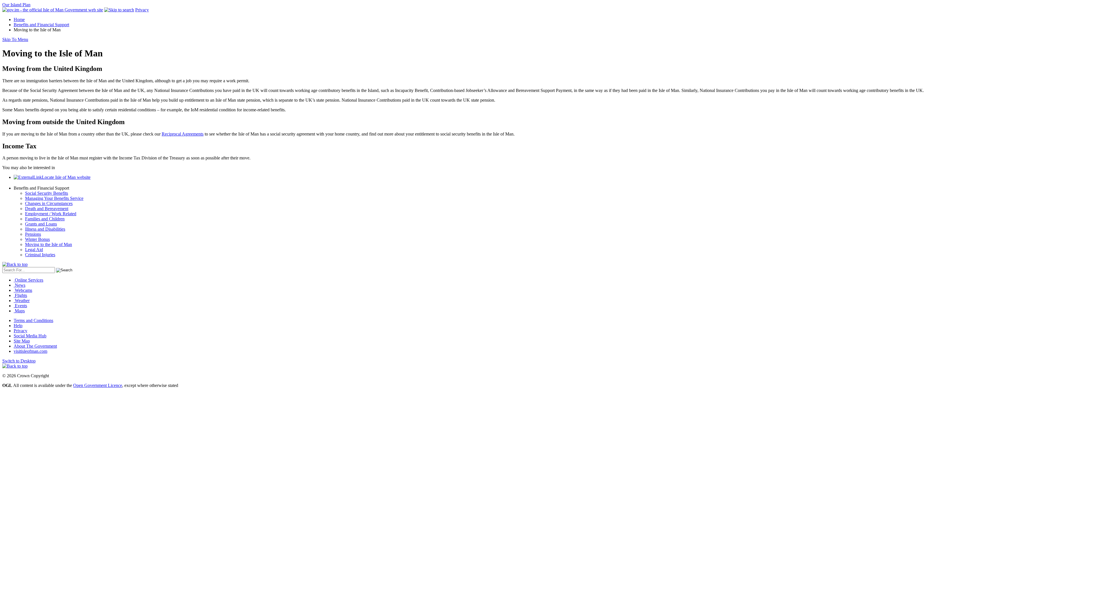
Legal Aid (34, 249)
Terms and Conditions (33, 320)
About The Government (35, 346)
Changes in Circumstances (49, 203)
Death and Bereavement (46, 208)
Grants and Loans (41, 224)
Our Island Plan (16, 4)
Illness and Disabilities (45, 229)
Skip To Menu (15, 39)
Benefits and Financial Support (41, 24)
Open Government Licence (97, 385)
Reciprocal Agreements (183, 134)
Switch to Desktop (19, 360)
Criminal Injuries (40, 254)
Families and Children (45, 218)
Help (18, 325)
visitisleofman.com (30, 351)
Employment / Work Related (50, 213)
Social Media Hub (30, 335)
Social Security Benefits (46, 193)
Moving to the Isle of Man (48, 244)
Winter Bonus (37, 239)
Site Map (22, 341)
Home (19, 19)
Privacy (142, 9)
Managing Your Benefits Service (54, 198)
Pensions (33, 234)
